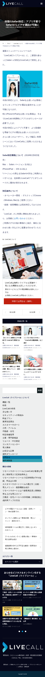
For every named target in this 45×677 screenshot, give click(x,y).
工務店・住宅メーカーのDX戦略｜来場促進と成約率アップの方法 (12, 594)
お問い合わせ (20, 218)
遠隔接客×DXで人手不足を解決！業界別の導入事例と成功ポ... (21, 547)
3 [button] (25, 631)
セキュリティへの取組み (13, 415)
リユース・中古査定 (11, 441)
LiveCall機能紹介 (28, 350)
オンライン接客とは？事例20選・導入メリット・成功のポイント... (11, 369)
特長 (4, 405)
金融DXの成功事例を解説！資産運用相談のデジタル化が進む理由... (12, 621)
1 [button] (19, 631)
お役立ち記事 (8, 451)
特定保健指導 (8, 435)
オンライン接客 (7, 378)
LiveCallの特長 (9, 409)
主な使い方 (7, 412)
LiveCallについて (34, 27)
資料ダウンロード (10, 454)
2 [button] (22, 631)
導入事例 (14, 378)
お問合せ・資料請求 (23, 666)
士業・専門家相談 (10, 438)
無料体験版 (7, 460)
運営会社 (5, 664)
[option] (23, 604)
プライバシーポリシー (36, 664)
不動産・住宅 (8, 431)
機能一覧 (6, 402)
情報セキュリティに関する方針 (18, 664)
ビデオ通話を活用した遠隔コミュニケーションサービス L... (33, 371)
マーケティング (16, 600)
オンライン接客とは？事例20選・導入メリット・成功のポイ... (20, 519)
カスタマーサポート (11, 425)
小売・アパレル (9, 428)
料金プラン (7, 418)
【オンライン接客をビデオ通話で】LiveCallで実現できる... (12, 340)
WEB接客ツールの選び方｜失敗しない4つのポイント (21, 528)
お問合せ (6, 457)
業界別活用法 (8, 422)
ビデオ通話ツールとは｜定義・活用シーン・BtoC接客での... (20, 510)
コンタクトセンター (11, 444)
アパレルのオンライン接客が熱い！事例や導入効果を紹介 (21, 538)
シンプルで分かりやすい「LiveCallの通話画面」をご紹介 (33, 340)
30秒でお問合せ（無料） (22, 301)
